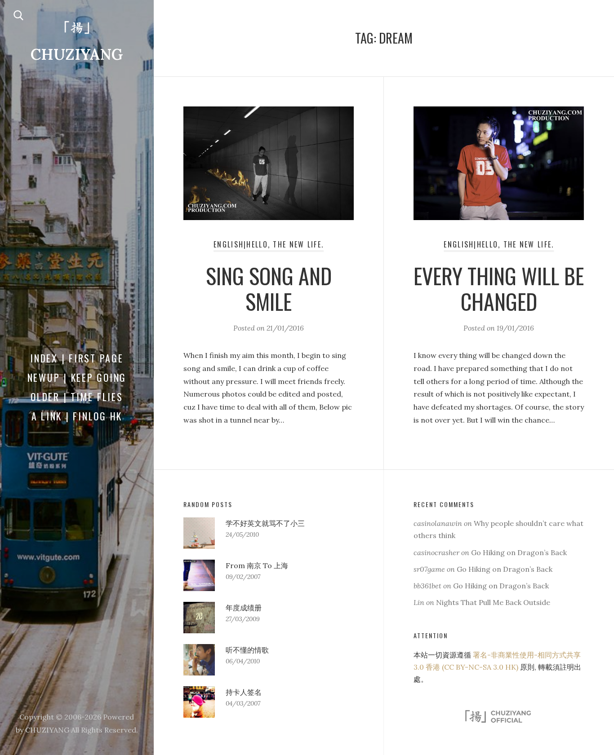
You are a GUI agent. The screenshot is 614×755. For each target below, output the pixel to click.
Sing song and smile (269, 289)
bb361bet (427, 585)
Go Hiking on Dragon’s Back (519, 552)
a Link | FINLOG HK (77, 416)
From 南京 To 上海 (257, 565)
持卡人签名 (244, 692)
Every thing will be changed (499, 289)
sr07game (429, 569)
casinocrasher (436, 552)
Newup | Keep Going (77, 377)
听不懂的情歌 (247, 649)
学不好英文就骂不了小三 (265, 523)
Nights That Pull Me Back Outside (493, 602)
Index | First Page (77, 358)
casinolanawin (438, 523)
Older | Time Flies (77, 396)
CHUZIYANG (77, 54)
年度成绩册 (244, 607)
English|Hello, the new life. (269, 244)
